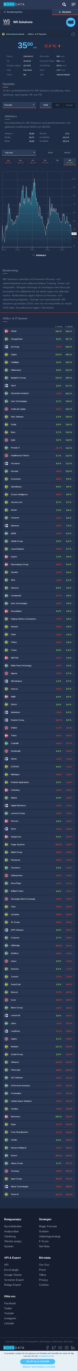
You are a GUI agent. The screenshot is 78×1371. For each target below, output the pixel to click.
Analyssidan (11, 1231)
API (6, 1264)
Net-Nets (44, 1246)
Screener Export (14, 1279)
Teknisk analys (13, 1241)
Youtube (9, 1313)
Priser (42, 1269)
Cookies (44, 1284)
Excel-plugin (11, 1269)
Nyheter (9, 1246)
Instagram (10, 1318)
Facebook (10, 1303)
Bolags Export (12, 1284)
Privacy (43, 1279)
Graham (44, 1231)
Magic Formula (48, 1226)
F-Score (44, 1241)
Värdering (10, 1236)
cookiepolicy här (46, 1356)
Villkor (42, 1274)
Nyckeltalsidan (13, 1226)
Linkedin (9, 1323)
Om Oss (44, 1264)
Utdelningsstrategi (49, 1236)
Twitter (8, 1308)
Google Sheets (13, 1274)
